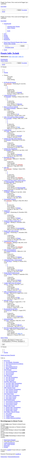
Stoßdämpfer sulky (8, 190)
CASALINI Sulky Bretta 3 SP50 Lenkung (15, 180)
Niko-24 (19, 325)
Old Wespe (9, 261)
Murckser (19, 104)
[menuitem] (13, 26)
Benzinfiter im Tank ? (9, 157)
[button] (6, 72)
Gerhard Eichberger (11, 251)
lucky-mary (15, 56)
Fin (7, 284)
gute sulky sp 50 (8, 300)
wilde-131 (21, 56)
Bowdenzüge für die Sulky (11, 309)
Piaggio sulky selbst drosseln (11, 231)
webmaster (9, 83)
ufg (18, 114)
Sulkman (19, 257)
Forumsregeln (4, 59)
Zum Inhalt (3, 6)
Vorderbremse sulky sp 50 (10, 241)
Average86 (9, 118)
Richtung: (14, 341)
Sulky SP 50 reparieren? (10, 249)
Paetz (10, 56)
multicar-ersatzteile (11, 108)
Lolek (7, 131)
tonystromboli (20, 228)
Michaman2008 (10, 182)
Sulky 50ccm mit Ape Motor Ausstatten (14, 117)
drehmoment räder (8, 319)
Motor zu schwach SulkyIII (11, 107)
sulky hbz (6, 167)
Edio (7, 293)
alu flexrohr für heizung (10, 82)
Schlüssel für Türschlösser (10, 148)
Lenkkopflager (7, 130)
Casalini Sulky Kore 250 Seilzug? (12, 283)
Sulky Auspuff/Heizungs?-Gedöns (12, 291)
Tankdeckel (7, 210)
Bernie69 (19, 92)
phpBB (9, 449)
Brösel (7, 192)
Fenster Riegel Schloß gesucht (11, 273)
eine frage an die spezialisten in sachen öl (14, 327)
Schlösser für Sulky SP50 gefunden (13, 138)
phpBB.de (18, 454)
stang (7, 320)
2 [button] (4, 71)
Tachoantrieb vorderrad (10, 199)
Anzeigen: (4, 339)
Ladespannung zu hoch (10, 95)
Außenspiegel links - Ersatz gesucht (13, 260)
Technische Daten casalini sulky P (12, 221)
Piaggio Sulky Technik (10, 53)
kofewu (19, 196)
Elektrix (19, 280)
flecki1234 (9, 310)
